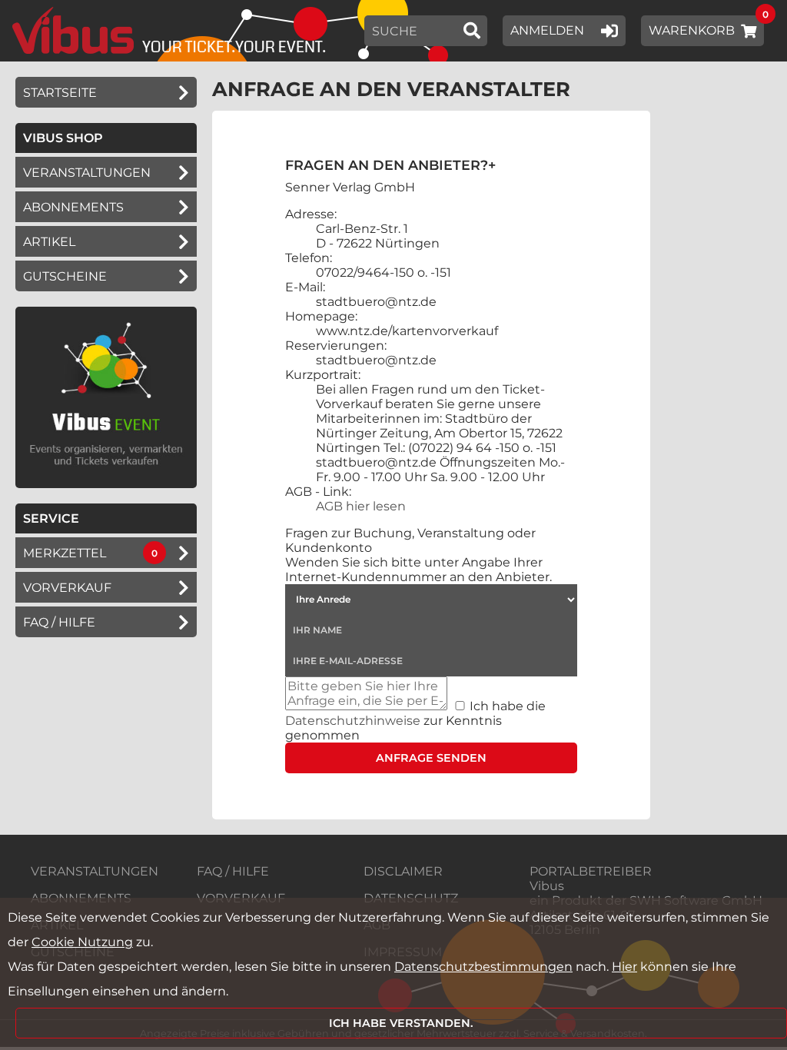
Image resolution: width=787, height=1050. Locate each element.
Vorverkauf (67, 587)
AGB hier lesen (361, 506)
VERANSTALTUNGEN (94, 871)
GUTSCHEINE (65, 276)
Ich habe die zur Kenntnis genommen (415, 721)
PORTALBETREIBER (591, 871)
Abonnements (73, 207)
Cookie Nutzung (82, 942)
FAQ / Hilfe (59, 622)
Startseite (60, 92)
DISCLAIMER (403, 871)
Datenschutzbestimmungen (483, 966)
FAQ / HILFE (233, 871)
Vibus (547, 886)
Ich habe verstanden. (401, 1023)
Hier (624, 966)
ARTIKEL (49, 241)
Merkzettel (64, 553)
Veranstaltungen (87, 172)
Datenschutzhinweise (352, 720)
